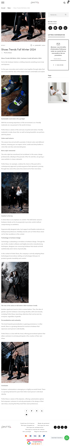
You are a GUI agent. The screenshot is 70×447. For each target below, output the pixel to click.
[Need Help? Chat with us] (66, 437)
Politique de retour (43, 425)
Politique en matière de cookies (35, 429)
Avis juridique (27, 431)
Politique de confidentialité (35, 427)
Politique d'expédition (27, 425)
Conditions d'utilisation (27, 423)
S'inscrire (59, 65)
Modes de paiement (44, 423)
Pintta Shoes (8, 52)
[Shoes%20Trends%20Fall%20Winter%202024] (31, 411)
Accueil (3, 8)
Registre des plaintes (40, 431)
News (9, 8)
